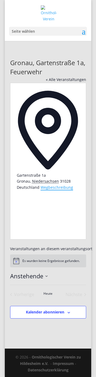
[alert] (48, 260)
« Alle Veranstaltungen (66, 79)
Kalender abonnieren (45, 312)
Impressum (63, 363)
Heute (48, 293)
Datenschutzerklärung (48, 369)
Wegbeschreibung (57, 187)
